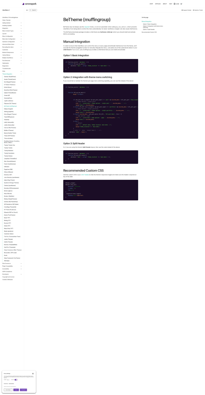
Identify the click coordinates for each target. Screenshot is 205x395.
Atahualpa (6, 260)
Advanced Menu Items (8, 44)
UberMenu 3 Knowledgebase (10, 17)
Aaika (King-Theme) (9, 180)
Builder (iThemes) (9, 130)
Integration (5, 28)
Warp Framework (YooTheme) (12, 258)
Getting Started (6, 23)
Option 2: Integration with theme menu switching (153, 26)
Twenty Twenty (8, 148)
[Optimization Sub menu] (21, 63)
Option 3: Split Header (149, 29)
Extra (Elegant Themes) (10, 114)
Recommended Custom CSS (149, 32)
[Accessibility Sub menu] (21, 269)
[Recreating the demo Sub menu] (21, 47)
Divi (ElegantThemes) (10, 82)
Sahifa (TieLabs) (8, 242)
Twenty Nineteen (8, 150)
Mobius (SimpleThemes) (10, 199)
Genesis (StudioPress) (10, 76)
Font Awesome (6, 60)
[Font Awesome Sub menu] (21, 60)
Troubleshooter (6, 68)
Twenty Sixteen (8, 156)
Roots (5, 255)
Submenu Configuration (8, 41)
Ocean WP (7, 95)
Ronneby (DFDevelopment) (11, 188)
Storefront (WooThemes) (10, 90)
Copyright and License (8, 277)
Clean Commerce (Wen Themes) (13, 250)
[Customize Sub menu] (21, 50)
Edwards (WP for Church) (11, 212)
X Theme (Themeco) (9, 84)
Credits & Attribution (7, 279)
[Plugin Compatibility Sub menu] (21, 266)
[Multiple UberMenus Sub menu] (21, 58)
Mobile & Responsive (8, 52)
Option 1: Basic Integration (150, 24)
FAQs (3, 71)
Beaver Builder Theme (10, 133)
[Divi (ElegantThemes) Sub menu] (20, 82)
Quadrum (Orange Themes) (11, 182)
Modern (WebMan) (9, 196)
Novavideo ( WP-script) (10, 252)
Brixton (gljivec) (8, 190)
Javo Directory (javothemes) (11, 177)
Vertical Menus (6, 55)
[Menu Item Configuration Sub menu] (21, 39)
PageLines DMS (8, 169)
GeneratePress (8, 98)
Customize (5, 49)
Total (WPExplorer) (9, 117)
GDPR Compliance (7, 271)
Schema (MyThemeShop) (11, 201)
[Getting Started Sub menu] (21, 23)
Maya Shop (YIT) (8, 228)
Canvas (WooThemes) (10, 127)
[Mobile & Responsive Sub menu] (21, 52)
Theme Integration (7, 74)
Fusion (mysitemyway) (10, 164)
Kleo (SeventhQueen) (10, 161)
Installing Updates (7, 25)
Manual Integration (146, 21)
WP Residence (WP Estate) (11, 204)
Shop (151, 3)
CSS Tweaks (85, 174)
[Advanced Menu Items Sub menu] (21, 44)
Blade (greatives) (8, 231)
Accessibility (5, 268)
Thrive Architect (8, 138)
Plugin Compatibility (7, 266)
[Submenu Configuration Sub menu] (21, 42)
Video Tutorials (6, 20)
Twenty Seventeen (9, 153)
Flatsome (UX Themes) (10, 103)
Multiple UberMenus (7, 57)
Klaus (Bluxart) (8, 193)
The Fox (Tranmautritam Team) (12, 236)
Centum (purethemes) (10, 185)
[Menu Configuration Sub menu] (21, 36)
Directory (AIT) (8, 174)
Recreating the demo (8, 47)
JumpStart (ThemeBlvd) (10, 158)
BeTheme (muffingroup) (10, 106)
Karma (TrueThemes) (9, 215)
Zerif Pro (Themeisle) (10, 247)
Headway (6, 119)
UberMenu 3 (5, 10)
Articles (158, 3)
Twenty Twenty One (9, 145)
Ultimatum (6, 166)
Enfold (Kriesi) (8, 87)
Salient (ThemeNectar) (10, 92)
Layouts (4, 33)
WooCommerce (6, 263)
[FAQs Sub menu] (21, 71)
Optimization (5, 63)
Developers (5, 274)
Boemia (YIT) (7, 223)
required (86, 27)
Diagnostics (5, 66)
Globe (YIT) (7, 225)
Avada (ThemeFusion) (10, 79)
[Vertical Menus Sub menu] (21, 55)
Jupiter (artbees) (8, 100)
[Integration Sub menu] (21, 28)
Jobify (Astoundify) (9, 125)
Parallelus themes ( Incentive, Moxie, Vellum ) (12, 141)
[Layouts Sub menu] (21, 34)
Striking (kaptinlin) (9, 111)
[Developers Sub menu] (21, 274)
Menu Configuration (7, 36)
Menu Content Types (8, 31)
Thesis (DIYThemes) (9, 135)
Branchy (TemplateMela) (10, 244)
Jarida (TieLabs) (8, 239)
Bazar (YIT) (7, 217)
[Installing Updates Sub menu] (21, 25)
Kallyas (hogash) (8, 109)
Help (170, 3)
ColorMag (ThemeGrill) (10, 207)
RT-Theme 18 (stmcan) (10, 209)
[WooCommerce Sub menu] (21, 263)
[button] (33, 10)
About (165, 3)
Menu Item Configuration (8, 39)
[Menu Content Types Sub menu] (21, 31)
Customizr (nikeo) (9, 233)
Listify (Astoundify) (9, 122)
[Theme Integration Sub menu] (21, 74)
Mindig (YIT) (7, 220)
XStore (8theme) (8, 172)
